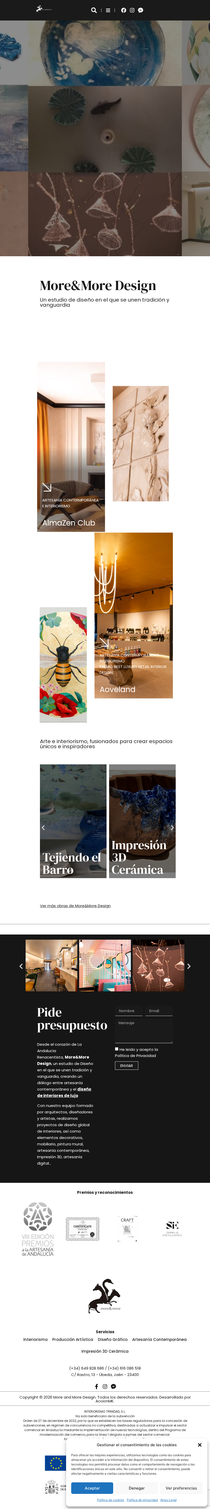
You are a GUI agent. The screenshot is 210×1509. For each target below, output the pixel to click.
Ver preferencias (181, 1488)
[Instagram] (132, 10)
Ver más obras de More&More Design (75, 905)
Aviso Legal (168, 1500)
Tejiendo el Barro (72, 863)
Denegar (137, 1488)
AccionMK (105, 1401)
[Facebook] (123, 10)
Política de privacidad (142, 1500)
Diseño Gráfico (113, 1339)
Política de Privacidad (135, 1055)
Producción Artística (72, 1339)
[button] (199, 1445)
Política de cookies (110, 1500)
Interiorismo (35, 1339)
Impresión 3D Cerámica (105, 1351)
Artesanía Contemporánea (159, 1339)
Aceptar (92, 1488)
